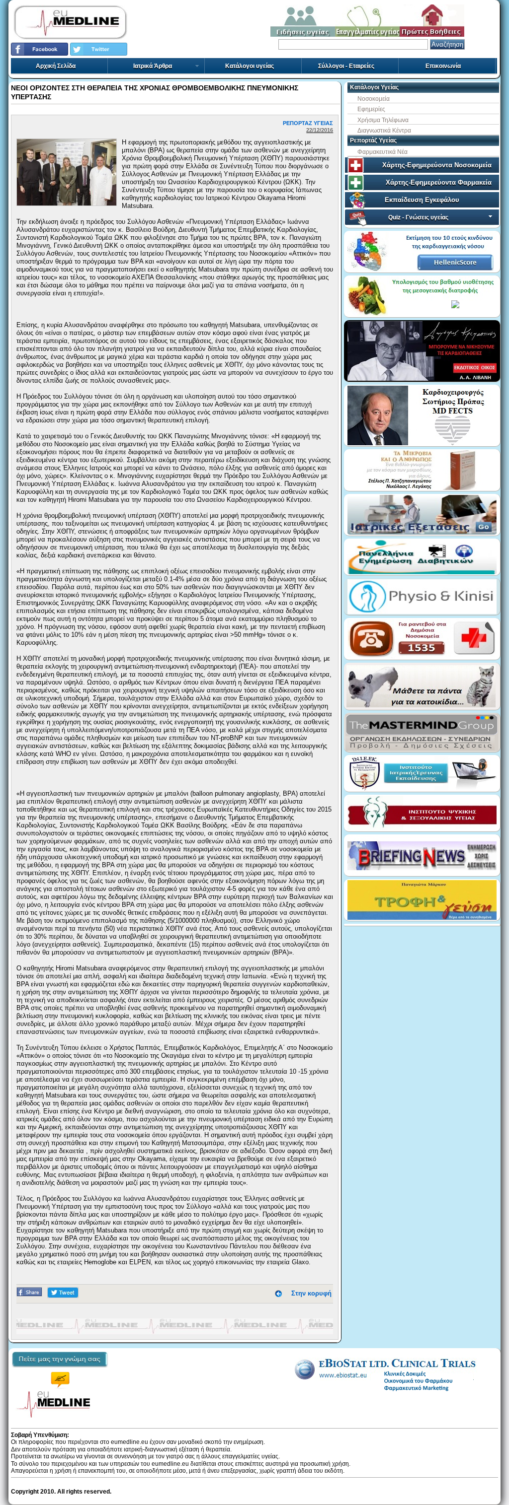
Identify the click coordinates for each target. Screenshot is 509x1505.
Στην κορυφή (311, 1293)
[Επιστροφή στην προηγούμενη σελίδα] (278, 1293)
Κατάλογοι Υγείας (374, 87)
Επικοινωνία (443, 66)
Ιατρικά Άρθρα (152, 66)
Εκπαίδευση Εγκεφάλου (422, 200)
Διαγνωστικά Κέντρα (384, 130)
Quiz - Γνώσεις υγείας (418, 217)
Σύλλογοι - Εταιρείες (346, 66)
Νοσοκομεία (373, 98)
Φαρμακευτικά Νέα (382, 151)
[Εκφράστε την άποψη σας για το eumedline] (59, 1371)
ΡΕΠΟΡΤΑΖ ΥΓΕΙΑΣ (308, 123)
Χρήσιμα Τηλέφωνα (383, 120)
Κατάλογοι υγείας (249, 66)
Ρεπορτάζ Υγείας (373, 140)
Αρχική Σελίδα (56, 66)
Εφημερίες (371, 109)
